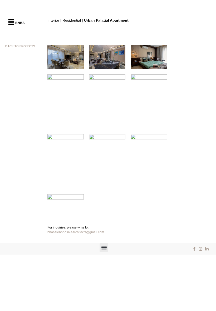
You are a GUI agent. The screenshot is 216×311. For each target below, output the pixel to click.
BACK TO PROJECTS (20, 46)
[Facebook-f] (194, 249)
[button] (11, 22)
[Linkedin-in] (207, 249)
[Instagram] (200, 249)
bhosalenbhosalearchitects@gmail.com (75, 232)
